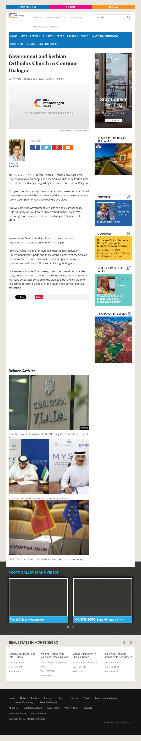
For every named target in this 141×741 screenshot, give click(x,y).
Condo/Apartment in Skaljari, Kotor (84, 655)
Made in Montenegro (105, 36)
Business (48, 36)
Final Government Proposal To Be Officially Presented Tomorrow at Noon (48, 435)
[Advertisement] (49, 335)
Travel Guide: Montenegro (27, 619)
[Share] (35, 147)
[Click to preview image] (49, 106)
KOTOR (70, 7)
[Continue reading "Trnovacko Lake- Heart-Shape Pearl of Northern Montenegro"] (113, 339)
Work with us (39, 26)
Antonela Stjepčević (22, 78)
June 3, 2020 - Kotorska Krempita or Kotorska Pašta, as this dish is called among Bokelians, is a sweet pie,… (113, 254)
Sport (60, 36)
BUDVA (113, 7)
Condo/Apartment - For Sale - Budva (22, 655)
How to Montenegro (22, 43)
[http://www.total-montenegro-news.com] (17, 16)
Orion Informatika (123, 722)
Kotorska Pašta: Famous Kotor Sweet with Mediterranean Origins (112, 243)
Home (13, 36)
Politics (35, 36)
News (23, 36)
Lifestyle (72, 36)
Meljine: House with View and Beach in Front (54, 655)
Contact (55, 26)
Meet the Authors (56, 17)
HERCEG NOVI (27, 7)
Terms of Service (17, 713)
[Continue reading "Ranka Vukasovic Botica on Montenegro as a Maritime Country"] (106, 285)
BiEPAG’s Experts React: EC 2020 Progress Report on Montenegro (47, 559)
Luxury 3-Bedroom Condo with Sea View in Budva (118, 655)
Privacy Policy (38, 713)
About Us (37, 17)
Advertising (76, 17)
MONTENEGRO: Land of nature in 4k (98, 619)
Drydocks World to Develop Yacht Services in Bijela (39, 498)
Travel (85, 36)
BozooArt (108, 722)
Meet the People (48, 43)
